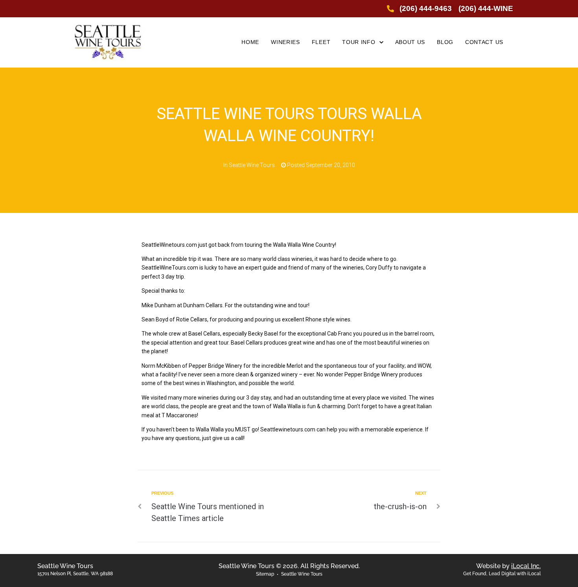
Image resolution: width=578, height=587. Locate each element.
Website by (508, 566)
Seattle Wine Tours (252, 165)
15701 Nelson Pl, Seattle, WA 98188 (75, 573)
